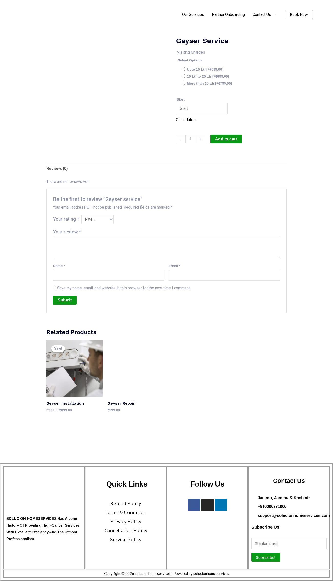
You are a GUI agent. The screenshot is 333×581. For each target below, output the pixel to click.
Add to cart (226, 139)
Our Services (193, 14)
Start (181, 99)
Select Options (190, 60)
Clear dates (186, 119)
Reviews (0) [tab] (57, 168)
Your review (67, 231)
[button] (299, 14)
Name (59, 266)
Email (175, 266)
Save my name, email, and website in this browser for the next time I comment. (124, 288)
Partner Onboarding (228, 14)
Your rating (66, 219)
